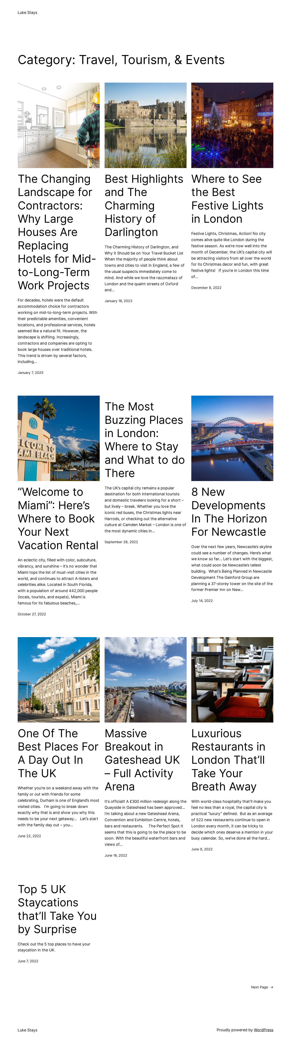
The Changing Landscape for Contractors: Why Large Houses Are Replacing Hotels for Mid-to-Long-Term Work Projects (57, 232)
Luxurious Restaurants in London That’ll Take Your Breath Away (228, 760)
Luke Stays (27, 12)
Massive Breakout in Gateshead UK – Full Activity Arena (142, 760)
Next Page (262, 987)
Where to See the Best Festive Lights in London (227, 198)
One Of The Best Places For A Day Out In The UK (58, 753)
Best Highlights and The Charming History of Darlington (144, 205)
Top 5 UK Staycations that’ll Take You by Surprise (57, 909)
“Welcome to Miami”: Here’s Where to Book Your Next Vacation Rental (58, 518)
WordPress (263, 1030)
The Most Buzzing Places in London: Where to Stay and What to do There (145, 440)
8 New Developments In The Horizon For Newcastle (229, 511)
